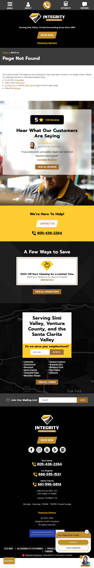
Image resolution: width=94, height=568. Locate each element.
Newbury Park (56, 367)
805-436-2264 (47, 5)
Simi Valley (54, 370)
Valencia (53, 372)
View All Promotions (47, 291)
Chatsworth (29, 364)
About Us (20, 82)
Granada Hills (56, 364)
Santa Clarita (30, 370)
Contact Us (10, 85)
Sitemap (17, 88)
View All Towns (47, 382)
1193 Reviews (52, 120)
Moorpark (28, 367)
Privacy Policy (40, 534)
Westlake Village (32, 375)
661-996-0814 (49, 484)
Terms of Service (48, 534)
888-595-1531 (49, 474)
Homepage (19, 80)
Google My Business (63, 450)
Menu (10, 8)
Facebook (31, 450)
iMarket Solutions (33, 555)
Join (82, 400)
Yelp (55, 450)
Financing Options (47, 42)
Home (5, 52)
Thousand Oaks (31, 372)
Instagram (39, 450)
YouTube (47, 450)
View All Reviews (47, 167)
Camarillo (28, 361)
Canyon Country (57, 361)
